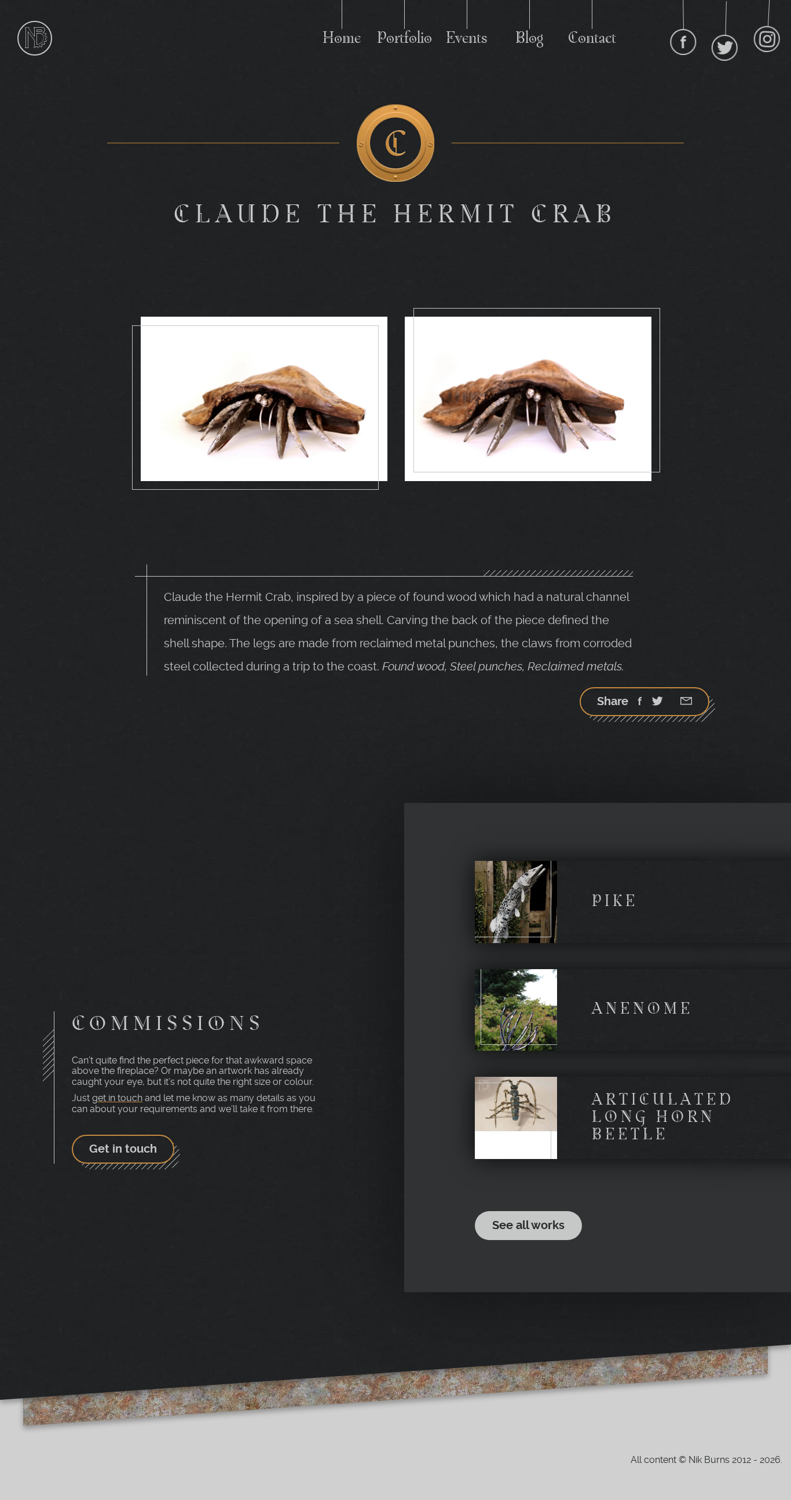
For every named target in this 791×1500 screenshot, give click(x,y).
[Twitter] (657, 702)
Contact (592, 38)
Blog (529, 38)
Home (342, 38)
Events (467, 38)
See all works (528, 1225)
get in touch (117, 1097)
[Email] (686, 702)
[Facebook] (640, 702)
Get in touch (123, 1149)
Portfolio (404, 38)
